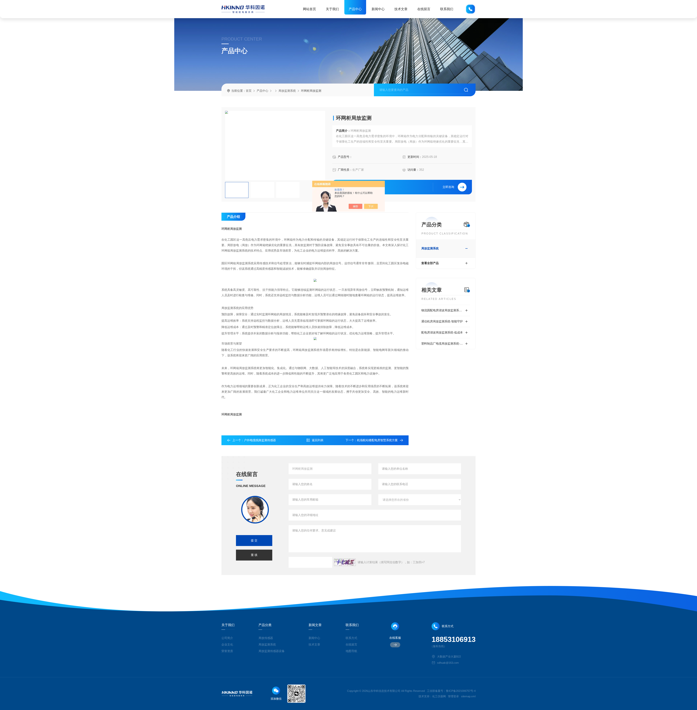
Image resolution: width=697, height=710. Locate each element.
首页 (249, 90)
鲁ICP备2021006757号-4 (461, 690)
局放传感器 (265, 638)
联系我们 (446, 9)
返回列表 (317, 440)
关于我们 (332, 9)
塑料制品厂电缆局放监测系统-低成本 (445, 343)
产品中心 (355, 9)
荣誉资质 (227, 651)
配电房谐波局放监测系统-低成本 (442, 332)
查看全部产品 (430, 263)
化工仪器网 (439, 696)
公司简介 (227, 638)
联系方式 (351, 638)
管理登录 (453, 696)
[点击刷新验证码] (345, 562)
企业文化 (227, 644)
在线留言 (423, 9)
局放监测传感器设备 (271, 651)
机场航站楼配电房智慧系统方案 (377, 440)
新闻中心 (378, 9)
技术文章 (400, 9)
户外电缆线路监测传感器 (260, 440)
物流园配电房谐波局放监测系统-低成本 (445, 310)
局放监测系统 (287, 90)
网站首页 (309, 9)
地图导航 (351, 651)
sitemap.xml (468, 696)
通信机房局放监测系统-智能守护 (442, 321)
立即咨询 (448, 187)
